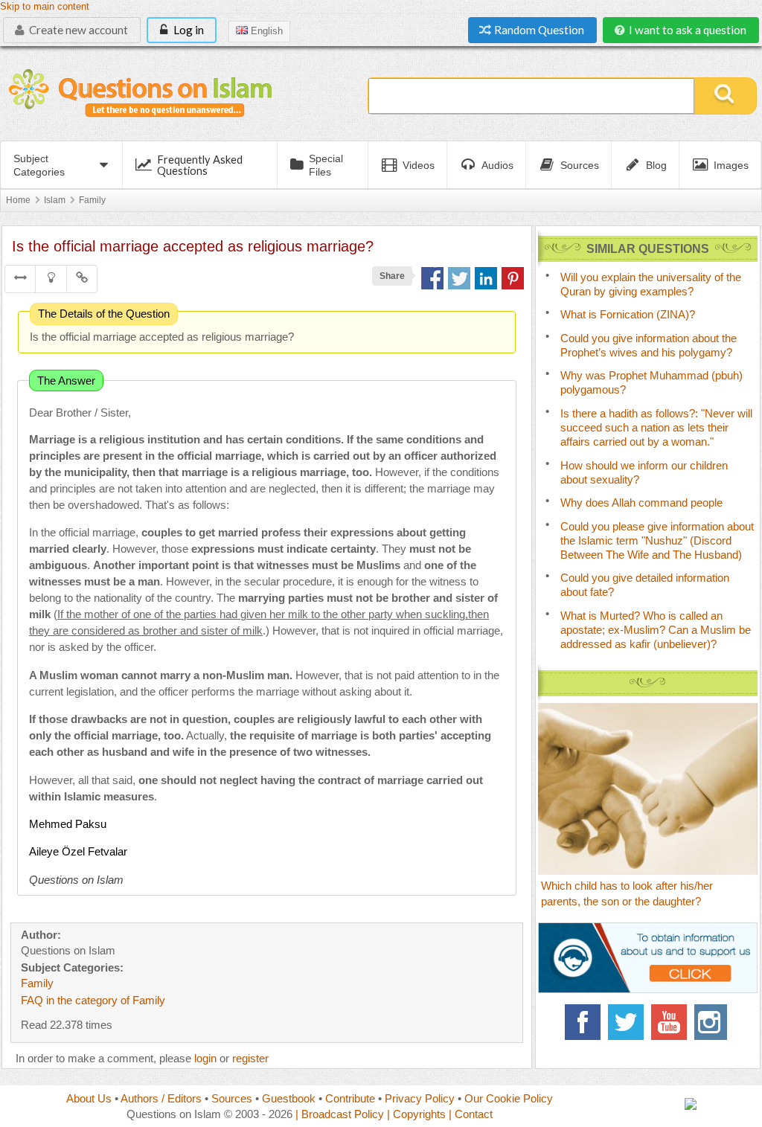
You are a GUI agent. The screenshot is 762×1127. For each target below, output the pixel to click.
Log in (187, 29)
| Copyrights (416, 1114)
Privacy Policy (420, 1098)
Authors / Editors (161, 1098)
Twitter (626, 1022)
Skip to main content (44, 6)
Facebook (583, 1022)
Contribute (350, 1098)
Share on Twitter (459, 278)
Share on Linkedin (486, 278)
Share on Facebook (432, 278)
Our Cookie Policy (508, 1098)
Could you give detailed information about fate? (644, 584)
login (205, 1058)
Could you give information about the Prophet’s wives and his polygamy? (648, 345)
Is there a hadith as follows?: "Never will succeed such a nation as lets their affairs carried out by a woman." (656, 427)
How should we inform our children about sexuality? (644, 472)
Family (92, 200)
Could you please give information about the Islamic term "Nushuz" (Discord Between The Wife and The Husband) (657, 540)
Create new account (77, 29)
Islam (54, 200)
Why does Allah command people (641, 502)
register (250, 1058)
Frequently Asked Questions (200, 164)
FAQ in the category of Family (93, 1000)
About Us (89, 1098)
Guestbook (289, 1098)
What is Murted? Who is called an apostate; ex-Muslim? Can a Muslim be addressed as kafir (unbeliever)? (655, 629)
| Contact (471, 1114)
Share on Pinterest (513, 278)
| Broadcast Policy (339, 1114)
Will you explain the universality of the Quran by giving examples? (650, 284)
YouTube (669, 1022)
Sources (231, 1098)
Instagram (712, 1022)
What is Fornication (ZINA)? (627, 314)
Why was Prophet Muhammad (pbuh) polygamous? (651, 382)
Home (18, 200)
